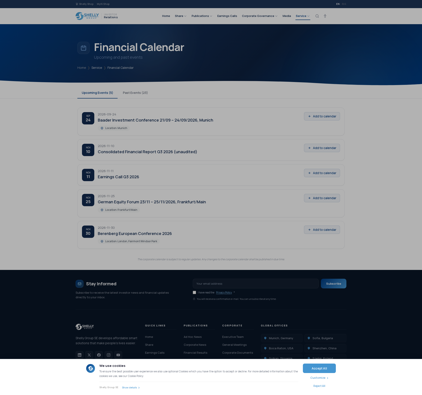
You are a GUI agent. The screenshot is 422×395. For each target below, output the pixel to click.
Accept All (319, 368)
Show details (129, 387)
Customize (318, 378)
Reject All (319, 386)
